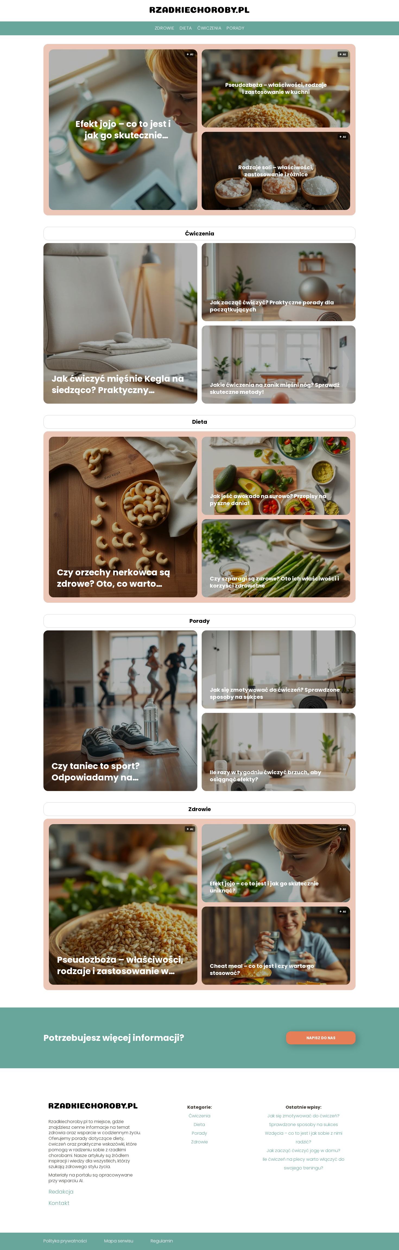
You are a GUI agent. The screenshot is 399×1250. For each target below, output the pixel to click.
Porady (235, 28)
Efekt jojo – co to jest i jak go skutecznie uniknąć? (123, 129)
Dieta (186, 28)
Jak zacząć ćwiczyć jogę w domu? (303, 1150)
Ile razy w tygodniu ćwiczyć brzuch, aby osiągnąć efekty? (265, 776)
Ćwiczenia (209, 28)
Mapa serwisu (118, 1241)
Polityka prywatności (65, 1241)
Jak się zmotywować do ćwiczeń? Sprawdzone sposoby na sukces (275, 693)
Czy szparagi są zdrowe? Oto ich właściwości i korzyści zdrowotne (274, 582)
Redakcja (61, 1191)
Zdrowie (165, 28)
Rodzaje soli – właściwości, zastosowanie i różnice (276, 171)
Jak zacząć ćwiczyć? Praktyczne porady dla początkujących (272, 306)
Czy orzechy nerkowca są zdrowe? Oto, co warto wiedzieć (113, 578)
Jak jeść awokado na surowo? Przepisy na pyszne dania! (268, 500)
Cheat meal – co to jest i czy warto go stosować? (262, 969)
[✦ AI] (156, 208)
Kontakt (59, 1203)
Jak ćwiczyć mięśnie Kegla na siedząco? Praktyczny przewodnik (118, 384)
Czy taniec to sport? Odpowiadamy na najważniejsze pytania (102, 771)
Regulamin (162, 1241)
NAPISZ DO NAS (320, 1038)
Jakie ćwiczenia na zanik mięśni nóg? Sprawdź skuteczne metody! (275, 388)
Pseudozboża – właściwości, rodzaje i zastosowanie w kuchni (276, 88)
